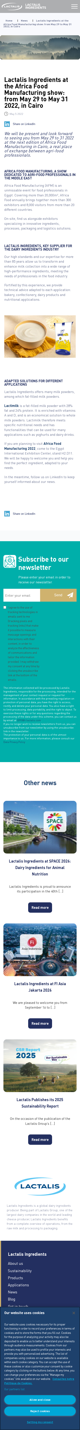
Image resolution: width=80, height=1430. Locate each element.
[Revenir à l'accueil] (12, 6)
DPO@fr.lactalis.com (29, 720)
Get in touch (18, 1306)
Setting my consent (40, 1422)
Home (9, 20)
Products (15, 1277)
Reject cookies (40, 1411)
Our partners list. (14, 1389)
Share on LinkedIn (24, 124)
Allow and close (40, 1399)
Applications (18, 1284)
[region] (40, 1368)
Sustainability (20, 1270)
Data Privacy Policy (14, 742)
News (24, 20)
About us (15, 1263)
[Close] (74, 1313)
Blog (11, 1298)
